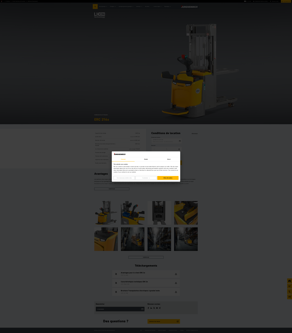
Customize (145, 178)
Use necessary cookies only (124, 178)
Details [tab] (146, 159)
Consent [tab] (123, 159)
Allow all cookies (167, 178)
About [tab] (168, 159)
